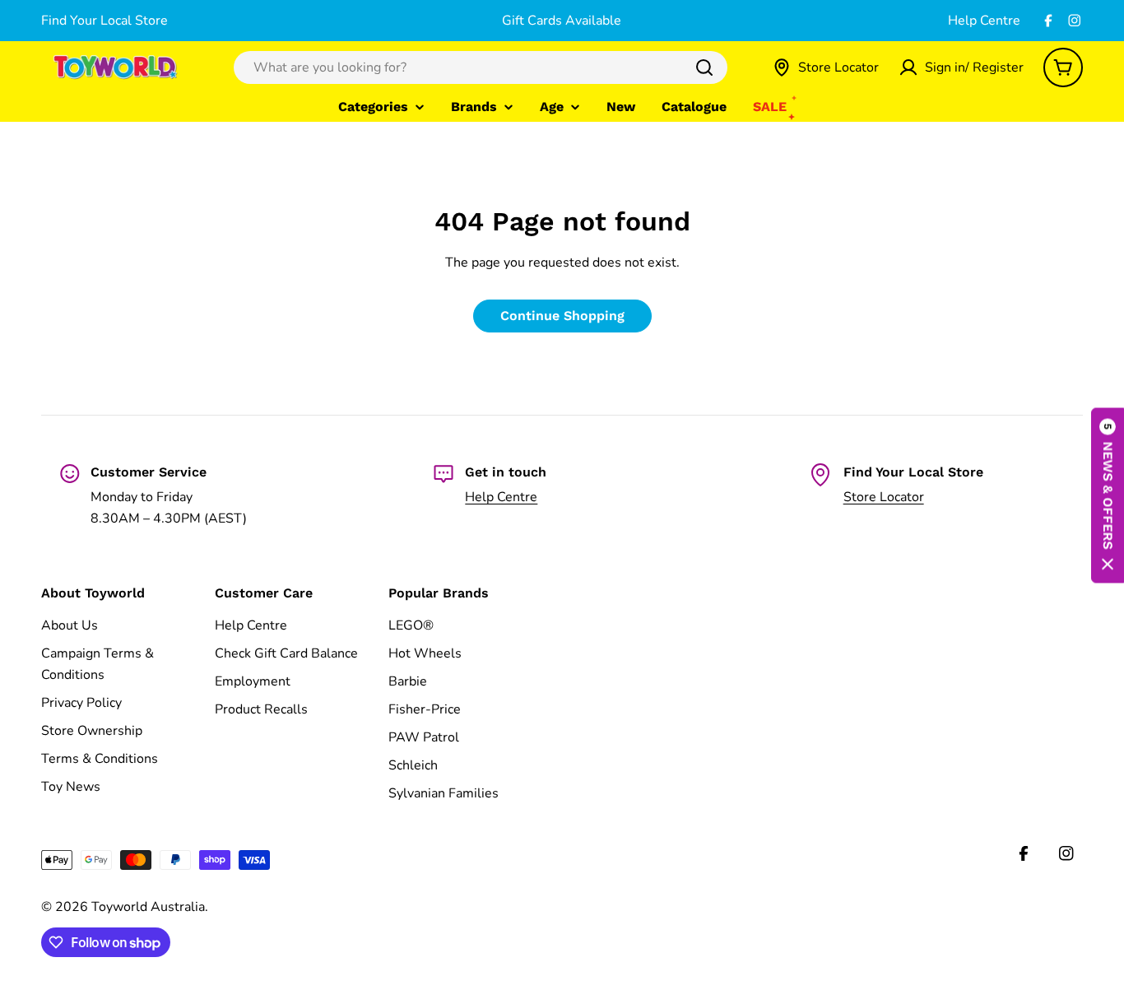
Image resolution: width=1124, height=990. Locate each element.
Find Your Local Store (104, 21)
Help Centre (984, 21)
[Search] (704, 67)
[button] (1107, 495)
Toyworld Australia (148, 907)
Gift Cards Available (561, 21)
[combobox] (480, 67)
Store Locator (883, 497)
